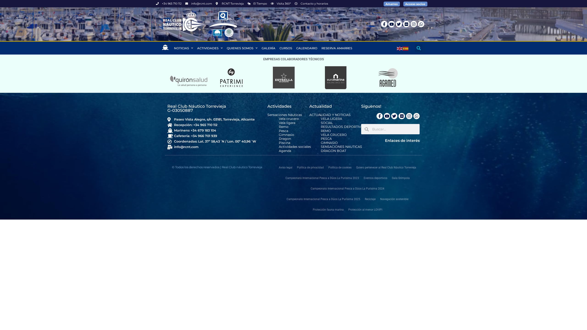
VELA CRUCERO (334, 135)
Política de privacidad (310, 167)
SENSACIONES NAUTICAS (341, 147)
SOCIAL (327, 123)
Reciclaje (370, 199)
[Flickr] (406, 24)
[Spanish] (406, 48)
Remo (283, 127)
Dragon (285, 139)
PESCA (326, 139)
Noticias (181, 48)
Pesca (283, 131)
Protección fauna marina (328, 209)
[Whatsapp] (421, 24)
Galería (268, 48)
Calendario (306, 48)
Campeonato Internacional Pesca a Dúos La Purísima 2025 (323, 199)
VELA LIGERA (331, 119)
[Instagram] (414, 24)
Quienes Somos (240, 48)
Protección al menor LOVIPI (365, 209)
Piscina (284, 143)
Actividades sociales (295, 147)
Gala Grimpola (401, 178)
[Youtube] (391, 24)
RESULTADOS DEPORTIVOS (343, 127)
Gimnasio (286, 135)
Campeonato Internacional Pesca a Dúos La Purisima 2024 (347, 188)
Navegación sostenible (394, 199)
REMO (326, 131)
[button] (418, 48)
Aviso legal (285, 167)
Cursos (286, 48)
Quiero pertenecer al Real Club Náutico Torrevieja (386, 167)
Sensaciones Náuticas (284, 115)
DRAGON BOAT (333, 151)
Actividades (208, 48)
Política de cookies (340, 167)
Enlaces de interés (402, 140)
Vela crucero (289, 119)
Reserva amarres (336, 48)
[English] (400, 48)
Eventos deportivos (375, 178)
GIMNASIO (329, 143)
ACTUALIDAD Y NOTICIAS (330, 115)
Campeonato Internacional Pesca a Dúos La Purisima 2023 (322, 178)
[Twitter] (399, 24)
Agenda (285, 151)
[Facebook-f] (384, 24)
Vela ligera (287, 123)
